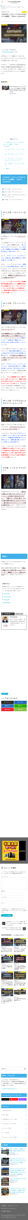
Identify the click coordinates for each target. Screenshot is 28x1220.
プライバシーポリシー (9, 1208)
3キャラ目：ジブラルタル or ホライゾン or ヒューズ (14, 159)
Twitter (6, 593)
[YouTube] (6, 627)
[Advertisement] (14, 118)
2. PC (5, 1115)
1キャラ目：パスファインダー (14, 150)
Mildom (6, 602)
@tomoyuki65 (7, 52)
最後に (7, 168)
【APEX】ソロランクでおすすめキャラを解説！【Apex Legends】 (14, 144)
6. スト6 (5, 1132)
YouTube (6, 596)
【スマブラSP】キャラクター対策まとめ (17, 1179)
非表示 (15, 139)
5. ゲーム (5, 693)
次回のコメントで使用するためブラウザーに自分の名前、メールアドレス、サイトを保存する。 (14, 910)
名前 (3, 891)
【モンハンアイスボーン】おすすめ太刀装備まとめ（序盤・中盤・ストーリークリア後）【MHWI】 (17, 1171)
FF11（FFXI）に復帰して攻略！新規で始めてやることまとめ (17, 1150)
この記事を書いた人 (8, 613)
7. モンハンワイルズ (9, 1137)
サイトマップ (13, 1205)
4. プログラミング (9, 1123)
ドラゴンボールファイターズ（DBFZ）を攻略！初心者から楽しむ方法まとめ (17, 1190)
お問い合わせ (7, 1211)
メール (4, 897)
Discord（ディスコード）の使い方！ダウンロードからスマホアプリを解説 (17, 1160)
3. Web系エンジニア (9, 1119)
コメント (4, 876)
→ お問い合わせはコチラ (9, 1088)
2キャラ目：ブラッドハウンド (14, 154)
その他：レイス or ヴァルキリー (14, 164)
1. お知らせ (6, 1110)
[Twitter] (4, 627)
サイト (3, 903)
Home (4, 1205)
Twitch (6, 599)
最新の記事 (20, 613)
